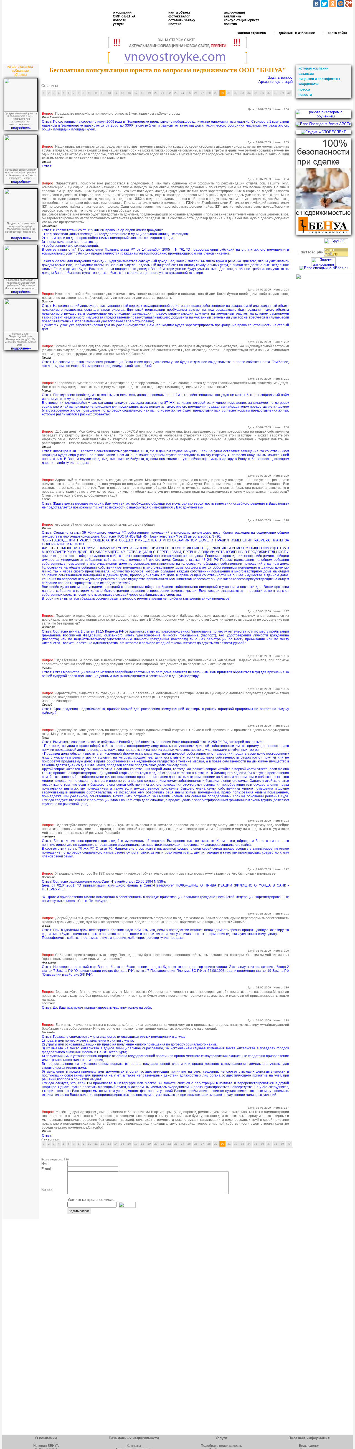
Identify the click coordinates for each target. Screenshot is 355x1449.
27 (202, 92)
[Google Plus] (348, 3)
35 (255, 92)
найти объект (179, 12)
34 (249, 92)
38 (275, 92)
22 (169, 92)
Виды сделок (309, 1446)
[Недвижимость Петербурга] (177, 47)
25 (189, 92)
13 (109, 92)
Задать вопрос (280, 77)
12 (102, 92)
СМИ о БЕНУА (124, 16)
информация (234, 12)
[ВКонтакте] (316, 3)
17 (136, 92)
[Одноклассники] (332, 3)
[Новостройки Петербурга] (177, 62)
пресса (304, 89)
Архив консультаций (275, 81)
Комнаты (134, 1446)
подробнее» (21, 128)
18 (142, 92)
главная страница (251, 33)
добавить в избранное (297, 33)
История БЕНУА (46, 1446)
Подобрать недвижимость (221, 1446)
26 (195, 92)
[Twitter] (324, 3)
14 (116, 92)
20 (156, 92)
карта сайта (337, 33)
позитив (230, 24)
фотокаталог (179, 16)
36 (262, 92)
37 (269, 92)
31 (229, 92)
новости (119, 20)
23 (176, 92)
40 (289, 92)
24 (182, 92)
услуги (118, 24)
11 (96, 92)
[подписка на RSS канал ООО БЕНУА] (323, 328)
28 (209, 92)
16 (129, 92)
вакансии (306, 74)
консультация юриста (242, 20)
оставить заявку (181, 20)
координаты (308, 84)
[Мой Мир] (340, 3)
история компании (313, 68)
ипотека (174, 24)
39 (282, 92)
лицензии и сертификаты (319, 79)
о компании (122, 12)
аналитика (232, 16)
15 (122, 92)
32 (235, 92)
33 (242, 92)
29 (215, 92)
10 (89, 92)
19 (149, 92)
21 (162, 92)
